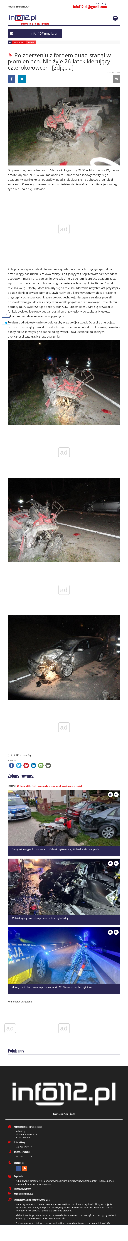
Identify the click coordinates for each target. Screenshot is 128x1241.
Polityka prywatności (22, 1188)
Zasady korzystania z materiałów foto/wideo (32, 1199)
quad (58, 786)
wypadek (78, 786)
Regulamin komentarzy (23, 1193)
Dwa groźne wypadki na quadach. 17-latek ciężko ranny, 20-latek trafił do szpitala (55, 849)
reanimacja (67, 786)
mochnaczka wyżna (46, 786)
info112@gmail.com (45, 33)
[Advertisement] (64, 1233)
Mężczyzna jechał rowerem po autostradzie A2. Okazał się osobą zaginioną (52, 987)
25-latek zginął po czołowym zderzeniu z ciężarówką (40, 918)
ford (34, 786)
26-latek (21, 786)
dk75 (28, 786)
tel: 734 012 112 (24, 1146)
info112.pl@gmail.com (90, 6)
